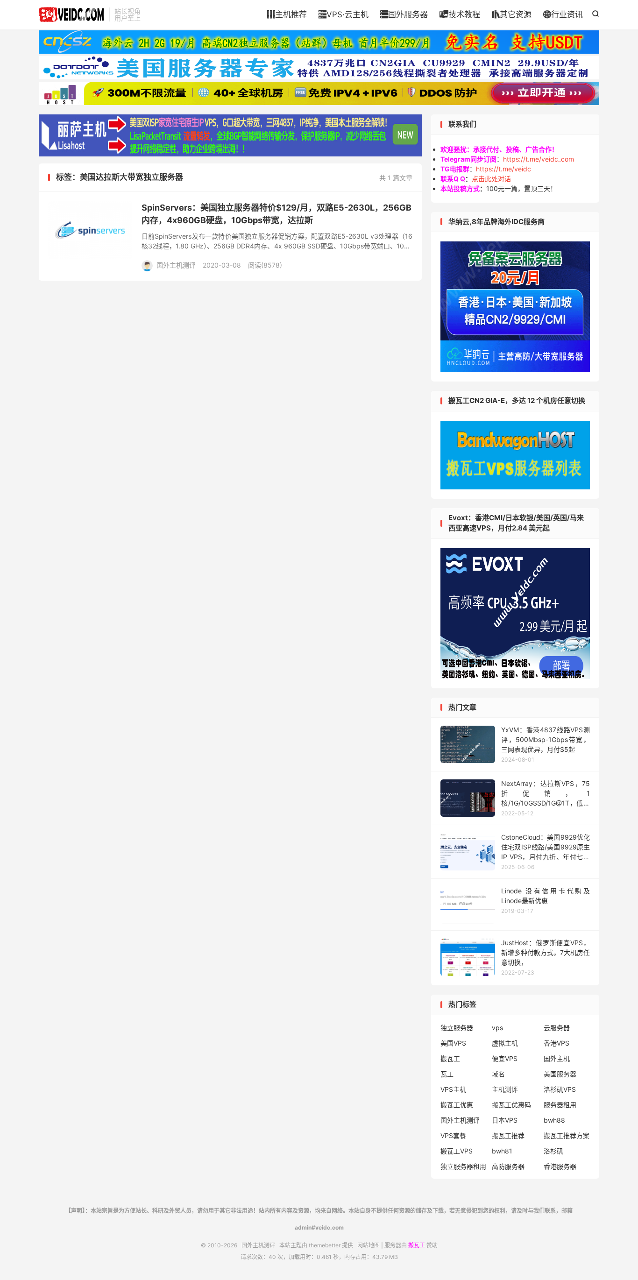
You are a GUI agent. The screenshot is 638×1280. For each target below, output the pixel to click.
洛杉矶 (553, 1151)
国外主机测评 (71, 14)
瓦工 (447, 1074)
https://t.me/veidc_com (538, 159)
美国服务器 (560, 1074)
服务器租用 (560, 1105)
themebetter (324, 1245)
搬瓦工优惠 (456, 1105)
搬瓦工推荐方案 (566, 1135)
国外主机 (557, 1058)
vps (497, 1028)
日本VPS (504, 1120)
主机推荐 (287, 14)
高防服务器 (508, 1166)
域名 (498, 1074)
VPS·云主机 (344, 14)
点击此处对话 (491, 179)
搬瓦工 (450, 1058)
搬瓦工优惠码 (511, 1105)
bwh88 (554, 1120)
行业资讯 (563, 14)
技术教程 (460, 14)
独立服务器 (456, 1028)
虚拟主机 (505, 1043)
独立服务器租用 (463, 1166)
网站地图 (368, 1245)
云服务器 (557, 1028)
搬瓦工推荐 (508, 1135)
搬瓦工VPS (456, 1151)
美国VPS (453, 1043)
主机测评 (505, 1089)
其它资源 (512, 14)
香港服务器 (560, 1166)
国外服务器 (404, 14)
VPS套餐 (453, 1135)
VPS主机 (453, 1089)
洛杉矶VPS (560, 1089)
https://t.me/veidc (503, 169)
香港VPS (556, 1043)
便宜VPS (504, 1058)
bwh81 (502, 1151)
